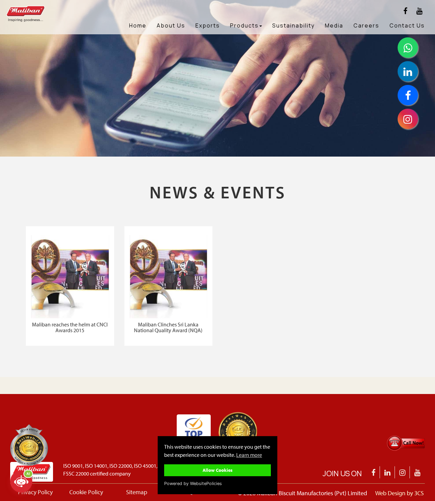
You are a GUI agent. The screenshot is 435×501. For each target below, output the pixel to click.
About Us (171, 25)
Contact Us (407, 25)
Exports (207, 25)
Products (244, 25)
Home (137, 25)
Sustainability (293, 25)
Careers (366, 25)
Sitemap (136, 492)
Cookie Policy (86, 492)
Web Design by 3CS (399, 493)
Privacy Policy (35, 492)
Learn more (249, 454)
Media (334, 25)
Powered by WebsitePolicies (193, 483)
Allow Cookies (217, 470)
